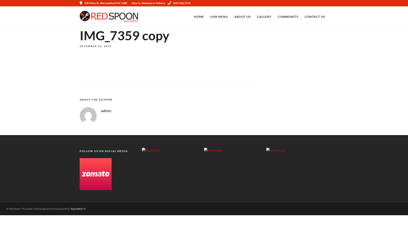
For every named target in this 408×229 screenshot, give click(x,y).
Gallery (264, 16)
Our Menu (219, 16)
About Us (242, 16)
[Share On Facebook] (11, 220)
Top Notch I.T (78, 208)
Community (288, 16)
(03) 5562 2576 (182, 3)
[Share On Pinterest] (22, 220)
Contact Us (315, 16)
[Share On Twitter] (17, 220)
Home (199, 16)
